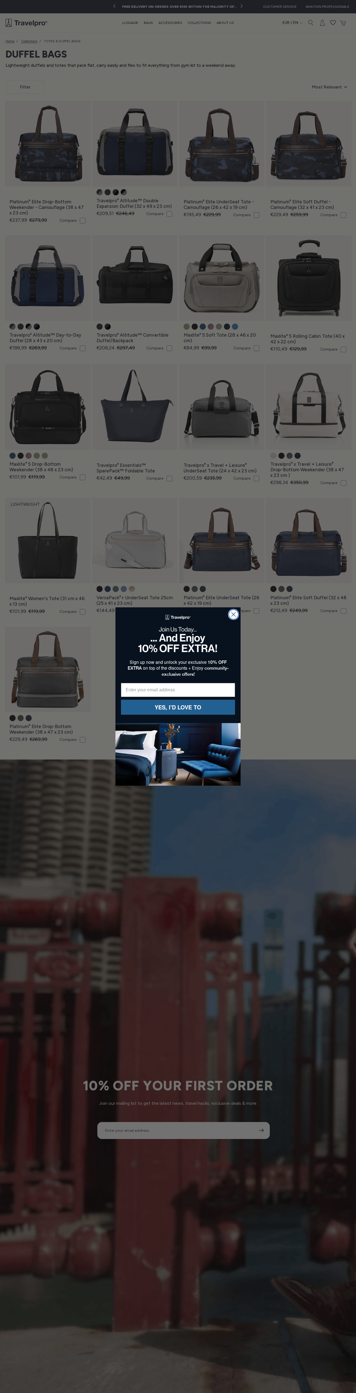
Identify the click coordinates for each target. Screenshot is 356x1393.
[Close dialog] (233, 614)
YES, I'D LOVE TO (178, 707)
